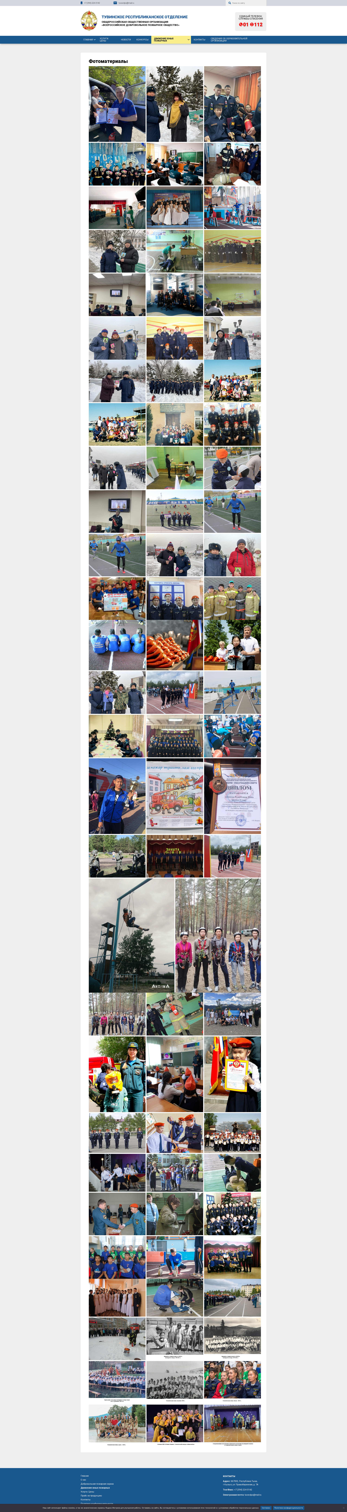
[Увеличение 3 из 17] (257, 623)
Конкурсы (142, 39)
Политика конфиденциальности (97, 1503)
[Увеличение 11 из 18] (199, 233)
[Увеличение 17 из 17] (257, 882)
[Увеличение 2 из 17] (199, 623)
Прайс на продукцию (91, 1495)
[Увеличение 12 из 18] (257, 233)
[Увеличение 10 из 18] (142, 233)
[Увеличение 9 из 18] (257, 190)
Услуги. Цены (104, 39)
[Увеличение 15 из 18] (257, 277)
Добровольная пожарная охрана (97, 1484)
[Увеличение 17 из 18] (199, 320)
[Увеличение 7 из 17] (142, 718)
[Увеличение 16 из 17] (171, 882)
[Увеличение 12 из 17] (257, 761)
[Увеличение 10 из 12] (142, 1408)
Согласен (266, 1508)
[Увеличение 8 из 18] (199, 190)
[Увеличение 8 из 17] (199, 718)
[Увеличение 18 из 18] (257, 320)
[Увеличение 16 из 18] (142, 320)
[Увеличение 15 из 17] (257, 838)
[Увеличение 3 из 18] (257, 69)
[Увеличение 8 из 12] (199, 1364)
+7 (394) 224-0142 (92, 3)
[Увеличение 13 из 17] (142, 838)
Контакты (199, 39)
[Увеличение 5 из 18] (199, 146)
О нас (83, 1480)
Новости (126, 39)
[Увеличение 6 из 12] (257, 1321)
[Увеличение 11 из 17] (199, 761)
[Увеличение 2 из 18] (199, 69)
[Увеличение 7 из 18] (142, 190)
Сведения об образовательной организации (229, 39)
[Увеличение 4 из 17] (142, 674)
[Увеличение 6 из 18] (257, 146)
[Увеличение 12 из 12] (257, 1408)
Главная (88, 39)
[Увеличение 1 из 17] (142, 623)
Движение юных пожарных (164, 39)
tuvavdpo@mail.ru (126, 3)
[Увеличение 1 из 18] (142, 69)
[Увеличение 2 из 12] (199, 1282)
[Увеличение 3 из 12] (257, 1282)
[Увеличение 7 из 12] (142, 1364)
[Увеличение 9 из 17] (257, 718)
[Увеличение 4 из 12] (142, 1321)
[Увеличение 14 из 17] (199, 838)
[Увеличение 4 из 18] (142, 146)
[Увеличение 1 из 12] (142, 1282)
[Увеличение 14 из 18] (199, 277)
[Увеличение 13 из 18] (142, 277)
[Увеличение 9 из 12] (257, 1364)
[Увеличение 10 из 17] (142, 761)
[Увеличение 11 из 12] (199, 1408)
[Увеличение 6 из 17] (257, 674)
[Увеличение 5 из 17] (199, 674)
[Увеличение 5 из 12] (199, 1321)
